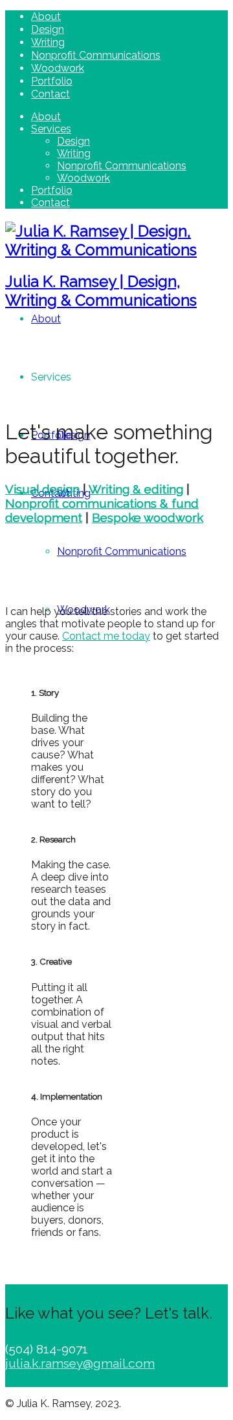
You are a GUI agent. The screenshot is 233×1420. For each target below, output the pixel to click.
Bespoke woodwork (147, 517)
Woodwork (57, 68)
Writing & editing (136, 489)
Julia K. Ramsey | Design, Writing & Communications (101, 290)
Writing (48, 42)
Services (51, 129)
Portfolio (51, 81)
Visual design (42, 489)
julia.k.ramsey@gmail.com (80, 1363)
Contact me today (106, 636)
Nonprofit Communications (96, 55)
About (46, 16)
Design (47, 29)
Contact (50, 94)
